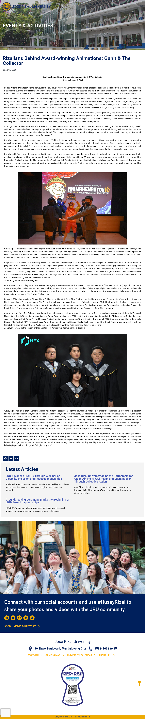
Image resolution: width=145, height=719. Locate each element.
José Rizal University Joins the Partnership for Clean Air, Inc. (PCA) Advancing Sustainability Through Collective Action (103, 478)
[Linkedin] (25, 617)
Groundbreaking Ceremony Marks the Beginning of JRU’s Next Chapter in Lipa (37, 501)
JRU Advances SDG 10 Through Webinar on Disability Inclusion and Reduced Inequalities (34, 477)
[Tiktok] (32, 617)
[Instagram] (19, 617)
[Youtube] (13, 617)
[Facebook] (6, 617)
